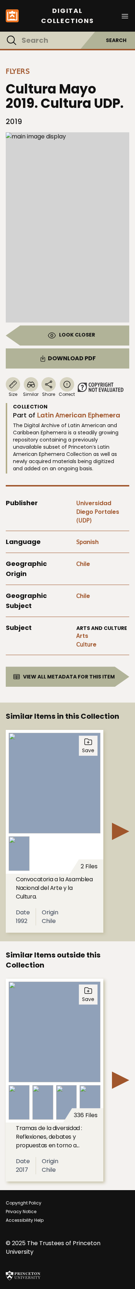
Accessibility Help (25, 1220)
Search (116, 40)
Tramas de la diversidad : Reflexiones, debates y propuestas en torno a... (49, 1136)
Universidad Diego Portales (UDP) (97, 512)
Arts (82, 636)
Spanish (87, 542)
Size (13, 394)
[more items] (120, 831)
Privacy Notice (21, 1211)
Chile (83, 564)
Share (48, 394)
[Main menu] (125, 15)
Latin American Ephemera (78, 415)
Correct (67, 394)
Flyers (18, 71)
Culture (86, 644)
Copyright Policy (23, 1203)
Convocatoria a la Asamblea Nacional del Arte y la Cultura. (54, 888)
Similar (31, 394)
